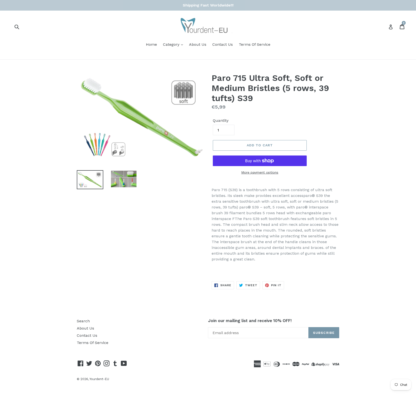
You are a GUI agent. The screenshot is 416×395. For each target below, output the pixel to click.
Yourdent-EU (99, 379)
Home (151, 44)
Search (83, 321)
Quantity (220, 120)
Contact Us (222, 44)
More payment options (259, 172)
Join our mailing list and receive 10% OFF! (250, 320)
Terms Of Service (254, 44)
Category (172, 44)
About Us (197, 44)
